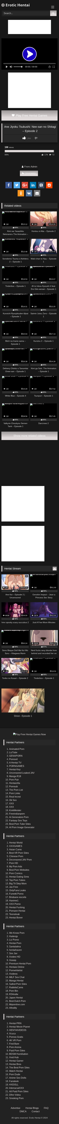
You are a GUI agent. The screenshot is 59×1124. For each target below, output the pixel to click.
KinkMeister (15, 810)
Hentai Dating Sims (19, 877)
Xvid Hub (14, 1057)
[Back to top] (50, 1115)
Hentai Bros (15, 1064)
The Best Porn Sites (19, 1067)
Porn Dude (14, 1074)
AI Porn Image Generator (21, 827)
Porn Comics (15, 873)
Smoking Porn (16, 1098)
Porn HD (13, 863)
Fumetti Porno (16, 894)
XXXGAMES (15, 846)
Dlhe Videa (15, 1095)
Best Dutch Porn (17, 1001)
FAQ (46, 1108)
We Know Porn (16, 933)
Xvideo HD (14, 957)
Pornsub (13, 786)
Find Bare (14, 1044)
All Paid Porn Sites (18, 1091)
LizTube (13, 752)
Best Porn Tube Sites (20, 824)
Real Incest (15, 796)
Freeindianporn (17, 814)
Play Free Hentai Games (31, 115)
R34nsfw (13, 994)
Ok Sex (13, 800)
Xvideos (13, 974)
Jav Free (13, 887)
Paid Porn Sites (17, 1050)
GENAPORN (15, 756)
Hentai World (15, 842)
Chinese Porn (16, 856)
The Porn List (16, 790)
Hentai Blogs (32, 1108)
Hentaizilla (14, 783)
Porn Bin (13, 991)
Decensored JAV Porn (20, 860)
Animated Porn (16, 749)
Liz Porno (14, 940)
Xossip (12, 960)
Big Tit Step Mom (17, 883)
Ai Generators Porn (19, 817)
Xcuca (12, 1033)
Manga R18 (15, 776)
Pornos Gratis (16, 1037)
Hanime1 (13, 900)
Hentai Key (14, 769)
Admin (34, 166)
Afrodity (13, 1008)
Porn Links (14, 793)
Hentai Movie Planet (19, 1027)
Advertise (15, 1108)
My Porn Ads (15, 866)
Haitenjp (13, 936)
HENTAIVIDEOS (17, 1030)
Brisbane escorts (17, 897)
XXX (11, 803)
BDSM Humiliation (18, 1054)
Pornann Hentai (17, 911)
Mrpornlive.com (17, 1004)
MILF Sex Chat (16, 977)
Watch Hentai (16, 1071)
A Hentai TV (15, 762)
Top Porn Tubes (17, 880)
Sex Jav (13, 953)
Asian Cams (15, 849)
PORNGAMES (16, 766)
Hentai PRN (15, 1023)
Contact (36, 1111)
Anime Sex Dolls (17, 1078)
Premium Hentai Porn (20, 963)
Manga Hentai (16, 980)
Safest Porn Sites (18, 984)
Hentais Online (16, 967)
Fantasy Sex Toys (18, 820)
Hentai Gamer (16, 1061)
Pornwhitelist (15, 970)
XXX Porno (15, 904)
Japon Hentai (16, 997)
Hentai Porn (15, 943)
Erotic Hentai (17, 5)
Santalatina (15, 946)
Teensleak (14, 914)
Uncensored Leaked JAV (22, 773)
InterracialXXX (16, 1088)
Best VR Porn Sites (19, 853)
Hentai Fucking (17, 907)
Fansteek (14, 1081)
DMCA (23, 1111)
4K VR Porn (15, 1040)
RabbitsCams (16, 987)
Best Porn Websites (19, 870)
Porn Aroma (15, 1047)
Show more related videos (29, 435)
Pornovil (13, 759)
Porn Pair (14, 779)
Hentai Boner (16, 917)
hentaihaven (15, 950)
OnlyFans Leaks (17, 890)
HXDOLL (13, 1084)
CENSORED (30, 173)
